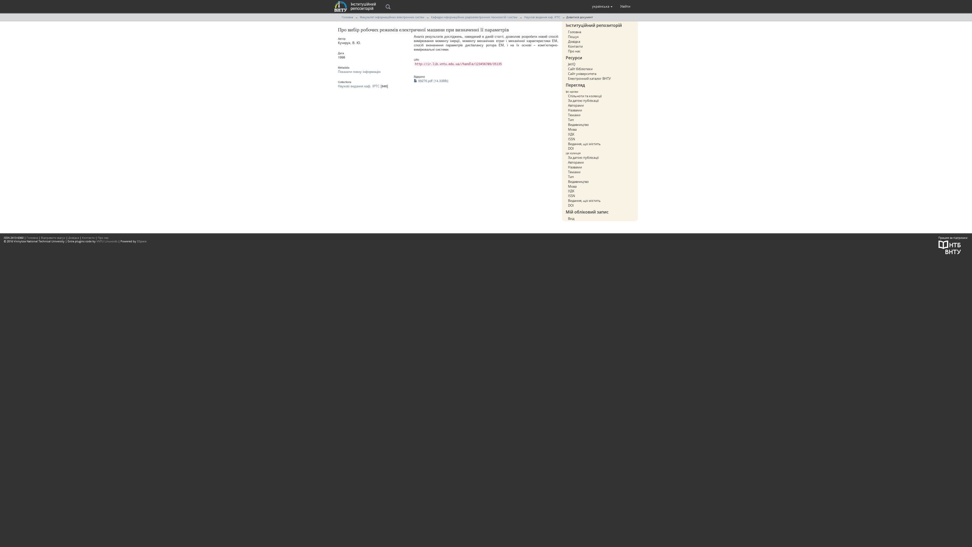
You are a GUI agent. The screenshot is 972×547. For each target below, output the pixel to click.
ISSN (571, 139)
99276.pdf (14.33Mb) (432, 80)
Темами (574, 115)
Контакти (575, 46)
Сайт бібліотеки (580, 69)
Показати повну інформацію (359, 71)
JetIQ (571, 64)
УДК (571, 134)
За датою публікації (583, 100)
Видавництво (578, 124)
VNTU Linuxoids (106, 241)
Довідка (574, 41)
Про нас (574, 51)
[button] (602, 6)
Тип (571, 120)
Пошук (573, 36)
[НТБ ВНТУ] (949, 247)
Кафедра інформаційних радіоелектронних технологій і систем (474, 17)
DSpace (142, 241)
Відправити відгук (53, 238)
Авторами (576, 105)
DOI (571, 148)
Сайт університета (582, 73)
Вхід (571, 218)
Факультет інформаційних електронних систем (392, 17)
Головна (347, 17)
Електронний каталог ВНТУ (589, 78)
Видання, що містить (584, 144)
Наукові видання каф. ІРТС (542, 17)
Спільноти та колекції (585, 96)
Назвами (575, 110)
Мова (572, 129)
